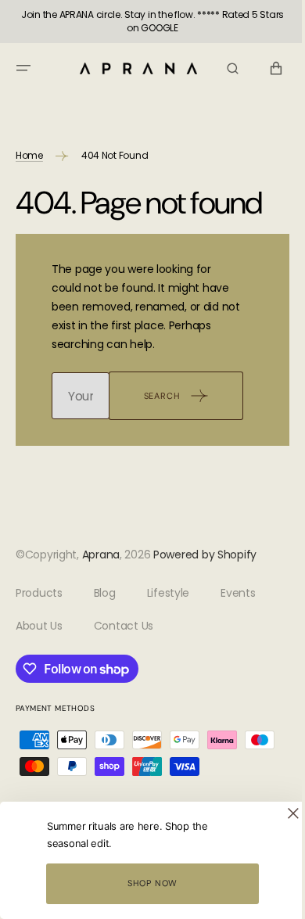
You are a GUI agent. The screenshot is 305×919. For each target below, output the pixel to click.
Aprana (101, 554)
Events (238, 593)
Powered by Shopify (205, 554)
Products (39, 593)
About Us (39, 626)
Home (29, 155)
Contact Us (123, 626)
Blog (105, 593)
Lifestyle (168, 593)
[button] (23, 68)
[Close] (281, 813)
